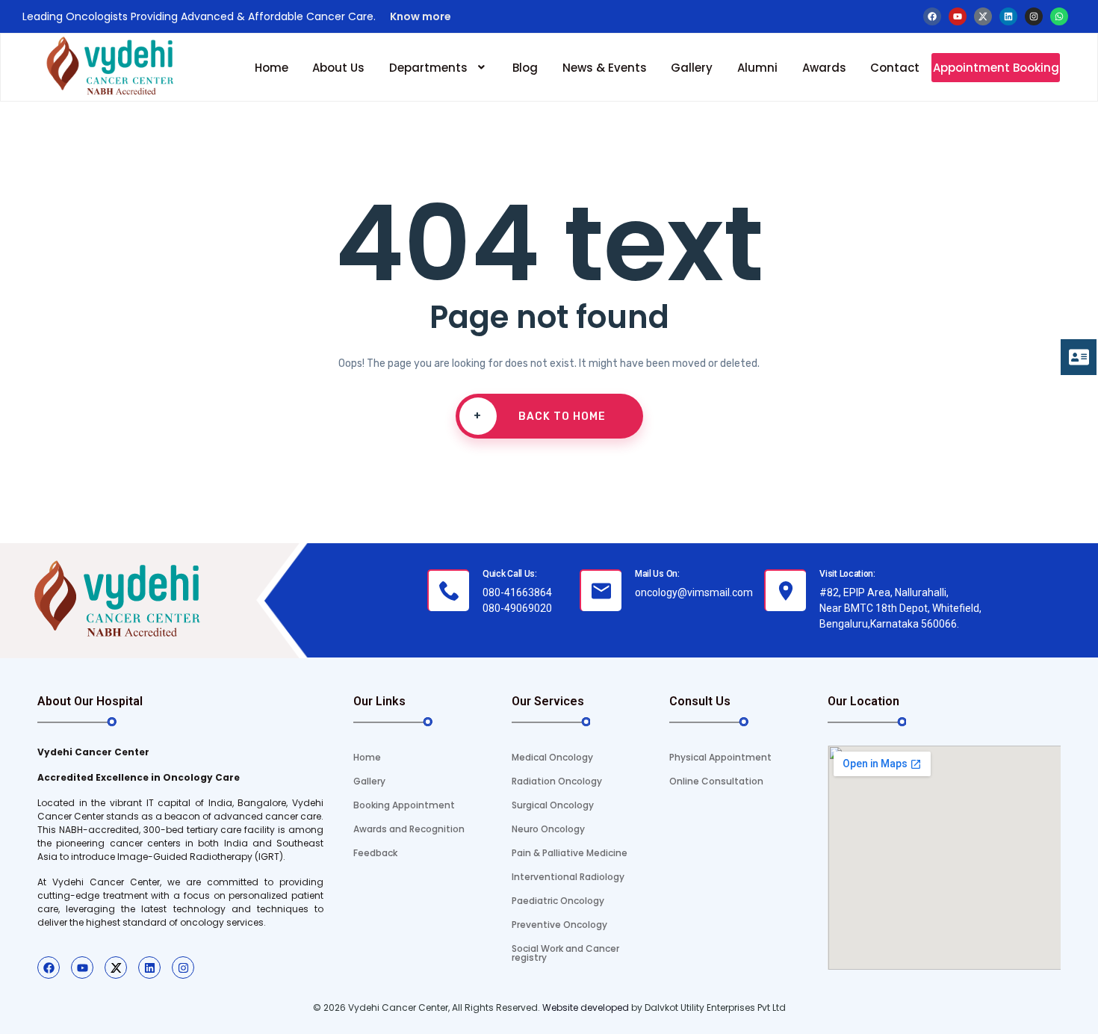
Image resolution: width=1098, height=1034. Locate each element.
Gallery (692, 67)
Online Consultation (716, 781)
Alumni (757, 67)
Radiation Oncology (557, 781)
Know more (419, 16)
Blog (525, 67)
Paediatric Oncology (558, 900)
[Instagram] (1034, 16)
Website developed (584, 1007)
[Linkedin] (1008, 16)
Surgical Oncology (553, 805)
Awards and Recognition (409, 829)
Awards (824, 67)
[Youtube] (958, 16)
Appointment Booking (996, 67)
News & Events (604, 67)
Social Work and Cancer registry (565, 953)
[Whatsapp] (1059, 16)
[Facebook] (932, 16)
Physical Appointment (720, 757)
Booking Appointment (404, 805)
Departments (428, 67)
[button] (438, 68)
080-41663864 (517, 592)
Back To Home (540, 416)
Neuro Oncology (548, 829)
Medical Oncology (552, 757)
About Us (338, 67)
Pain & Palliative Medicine (569, 852)
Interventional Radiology (568, 876)
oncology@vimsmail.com (694, 592)
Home (271, 67)
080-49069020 (517, 608)
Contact (894, 67)
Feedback (375, 852)
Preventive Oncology (559, 924)
